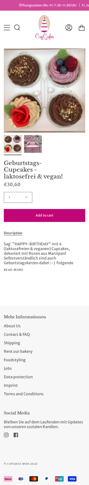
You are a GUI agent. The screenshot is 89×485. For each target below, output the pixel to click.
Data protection (18, 376)
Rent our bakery (18, 351)
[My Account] (68, 28)
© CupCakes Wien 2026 (21, 463)
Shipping (12, 342)
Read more (13, 269)
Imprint (11, 385)
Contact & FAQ (17, 334)
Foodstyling (15, 359)
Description (13, 233)
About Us (12, 325)
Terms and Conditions (24, 393)
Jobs (8, 368)
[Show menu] (7, 27)
